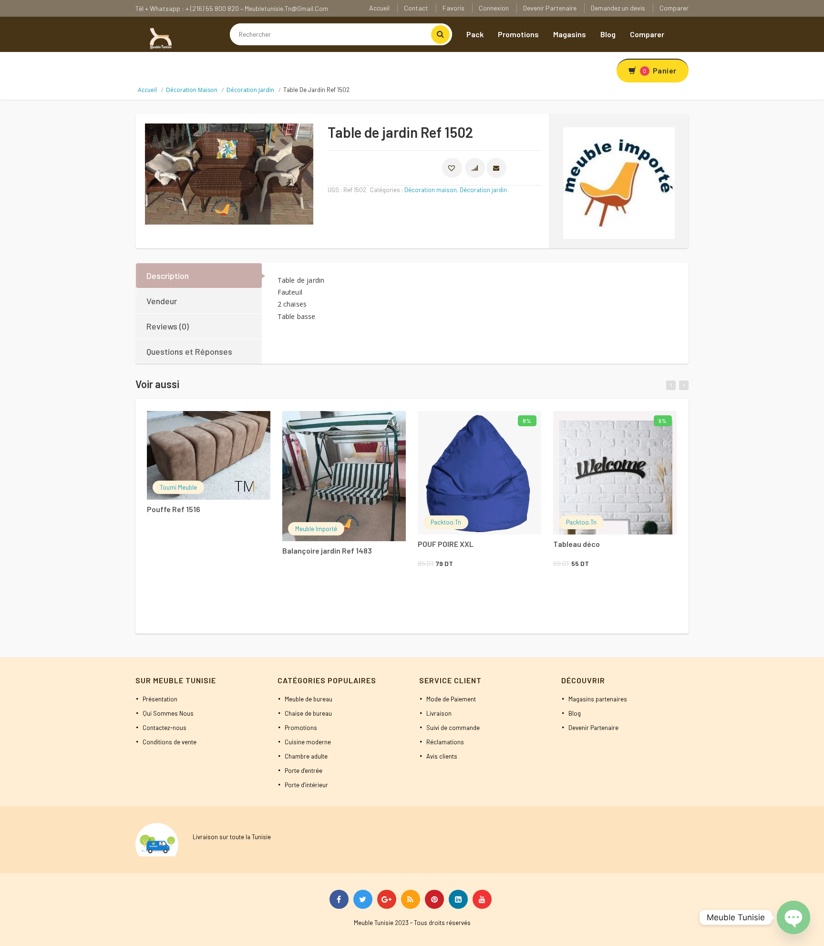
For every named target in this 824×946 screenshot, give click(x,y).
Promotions (518, 34)
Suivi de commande (453, 727)
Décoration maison (191, 90)
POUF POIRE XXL (446, 543)
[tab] (199, 275)
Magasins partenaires (597, 699)
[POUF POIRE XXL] (479, 473)
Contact (416, 8)
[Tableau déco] (615, 473)
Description (167, 275)
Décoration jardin (250, 90)
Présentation (160, 699)
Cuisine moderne (308, 742)
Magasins (569, 34)
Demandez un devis (618, 8)
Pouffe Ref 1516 (173, 509)
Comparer (674, 8)
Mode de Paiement (451, 699)
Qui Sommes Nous (168, 713)
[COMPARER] (475, 168)
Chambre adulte (306, 756)
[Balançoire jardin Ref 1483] (344, 476)
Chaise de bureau (308, 713)
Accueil (379, 8)
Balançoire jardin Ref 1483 (327, 550)
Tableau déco (576, 543)
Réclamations (445, 742)
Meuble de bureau (308, 699)
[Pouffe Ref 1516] (208, 455)
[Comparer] (236, 426)
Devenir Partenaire (550, 8)
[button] (452, 168)
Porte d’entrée (303, 770)
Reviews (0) (167, 326)
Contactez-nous (164, 727)
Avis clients (441, 756)
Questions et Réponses (189, 351)
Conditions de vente (169, 742)
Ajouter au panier (466, 424)
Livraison (439, 713)
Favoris (453, 8)
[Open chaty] (793, 917)
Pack (475, 34)
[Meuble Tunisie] (159, 37)
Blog (608, 34)
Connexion (494, 8)
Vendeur (161, 301)
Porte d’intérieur (306, 785)
